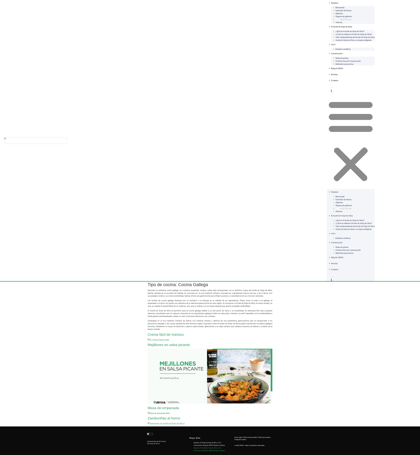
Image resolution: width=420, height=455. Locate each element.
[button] (351, 140)
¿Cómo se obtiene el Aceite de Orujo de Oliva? (354, 34)
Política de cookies (264, 437)
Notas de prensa (342, 58)
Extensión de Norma (343, 10)
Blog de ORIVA (337, 68)
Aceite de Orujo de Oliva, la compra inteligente (354, 40)
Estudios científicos (343, 49)
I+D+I (333, 45)
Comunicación (336, 54)
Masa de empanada (163, 408)
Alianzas (339, 22)
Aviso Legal (238, 437)
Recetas (334, 74)
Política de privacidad (250, 437)
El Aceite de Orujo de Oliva (341, 27)
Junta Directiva (346, 19)
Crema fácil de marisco (166, 334)
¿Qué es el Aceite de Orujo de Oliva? (350, 31)
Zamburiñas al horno (164, 418)
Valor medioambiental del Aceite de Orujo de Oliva (355, 37)
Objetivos (339, 13)
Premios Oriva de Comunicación (348, 61)
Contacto (334, 80)
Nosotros (334, 3)
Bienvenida (340, 8)
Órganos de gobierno (344, 16)
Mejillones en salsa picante (169, 345)
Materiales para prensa (344, 64)
